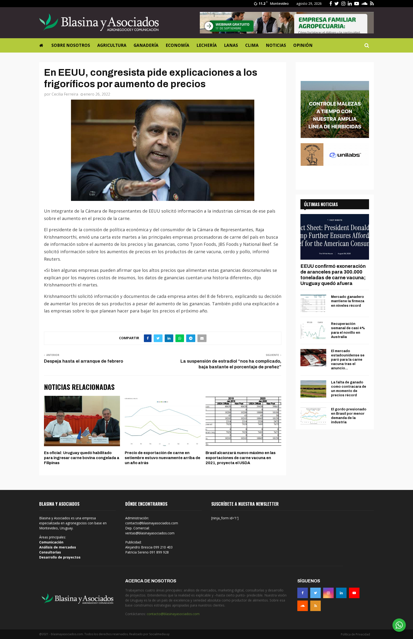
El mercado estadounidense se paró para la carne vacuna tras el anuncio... (347, 359)
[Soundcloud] (302, 606)
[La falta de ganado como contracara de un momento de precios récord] (313, 388)
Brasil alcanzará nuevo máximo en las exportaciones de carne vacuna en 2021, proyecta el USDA (241, 458)
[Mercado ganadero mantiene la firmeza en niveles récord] (313, 303)
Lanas (231, 45)
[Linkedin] (341, 593)
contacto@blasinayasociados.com (173, 614)
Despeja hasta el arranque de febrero (83, 361)
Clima (252, 45)
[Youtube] (354, 593)
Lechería (206, 45)
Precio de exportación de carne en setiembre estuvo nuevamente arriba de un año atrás (162, 458)
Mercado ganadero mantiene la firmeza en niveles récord (347, 301)
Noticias (276, 45)
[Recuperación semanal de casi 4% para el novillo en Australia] (313, 330)
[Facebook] (302, 593)
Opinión (303, 45)
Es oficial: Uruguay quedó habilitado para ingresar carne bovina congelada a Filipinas (81, 458)
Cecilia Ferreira (65, 94)
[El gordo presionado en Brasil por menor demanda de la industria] (313, 415)
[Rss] (315, 606)
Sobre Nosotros (70, 45)
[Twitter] (315, 593)
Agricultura (111, 45)
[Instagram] (328, 593)
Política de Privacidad (355, 634)
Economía (177, 45)
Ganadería (146, 45)
